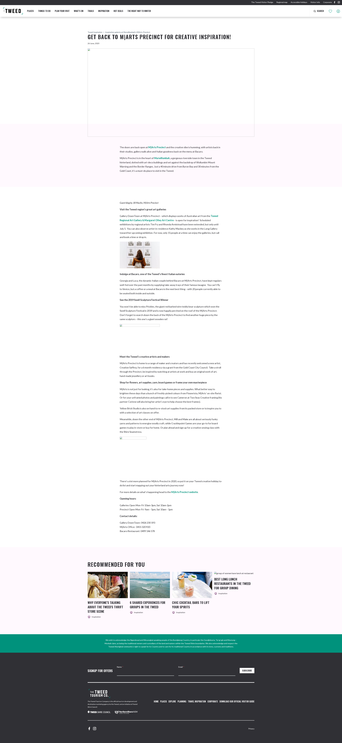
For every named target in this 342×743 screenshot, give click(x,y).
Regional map (281, 2)
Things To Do (44, 11)
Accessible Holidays (299, 2)
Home (156, 701)
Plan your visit (62, 11)
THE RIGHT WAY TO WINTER (139, 11)
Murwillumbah (162, 158)
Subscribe (247, 670)
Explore (172, 701)
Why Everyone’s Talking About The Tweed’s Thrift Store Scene (105, 607)
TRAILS (91, 11)
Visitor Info (315, 2)
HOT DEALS (118, 11)
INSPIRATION (103, 11)
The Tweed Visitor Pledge (262, 2)
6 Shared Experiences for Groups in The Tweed (147, 604)
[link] (99, 712)
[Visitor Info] (338, 11)
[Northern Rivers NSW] (126, 712)
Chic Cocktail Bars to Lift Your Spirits (190, 604)
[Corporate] (99, 693)
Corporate (327, 2)
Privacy (251, 728)
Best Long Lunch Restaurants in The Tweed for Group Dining (232, 583)
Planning (182, 701)
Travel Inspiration (95, 32)
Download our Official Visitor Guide (236, 701)
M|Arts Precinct (157, 147)
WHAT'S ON (78, 11)
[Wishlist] (330, 11)
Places (30, 11)
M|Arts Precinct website (184, 492)
